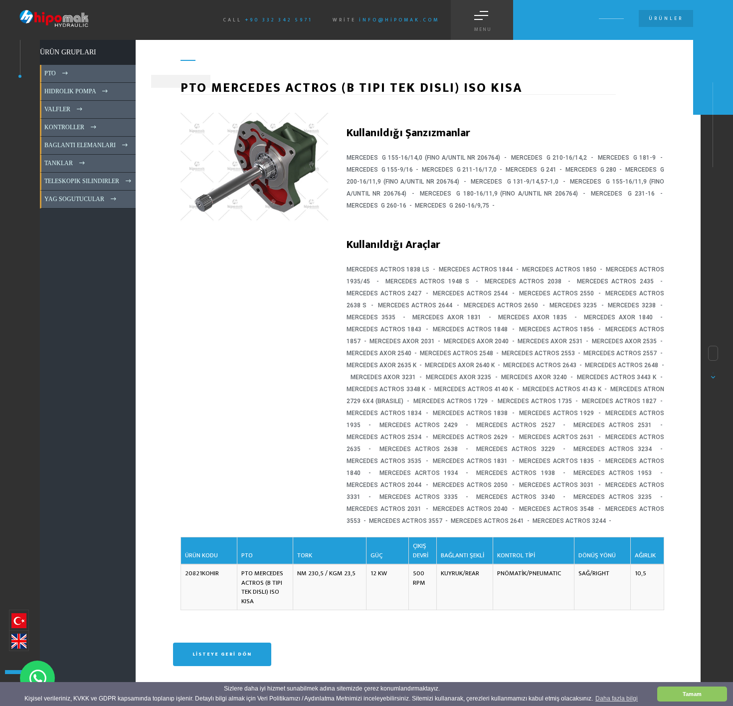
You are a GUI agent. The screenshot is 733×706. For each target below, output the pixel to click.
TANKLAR (57, 163)
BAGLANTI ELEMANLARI (79, 145)
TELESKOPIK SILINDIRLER (81, 181)
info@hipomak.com (399, 20)
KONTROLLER (63, 127)
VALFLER (56, 109)
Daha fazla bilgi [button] (616, 698)
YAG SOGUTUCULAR (73, 199)
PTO (49, 73)
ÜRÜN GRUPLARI (68, 52)
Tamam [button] (692, 694)
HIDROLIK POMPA (69, 91)
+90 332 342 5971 (279, 20)
